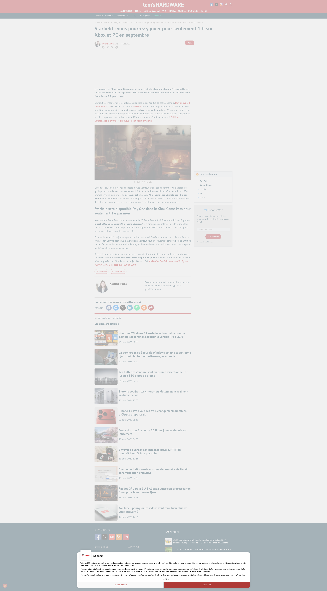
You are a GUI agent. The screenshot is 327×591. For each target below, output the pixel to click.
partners (94, 563)
